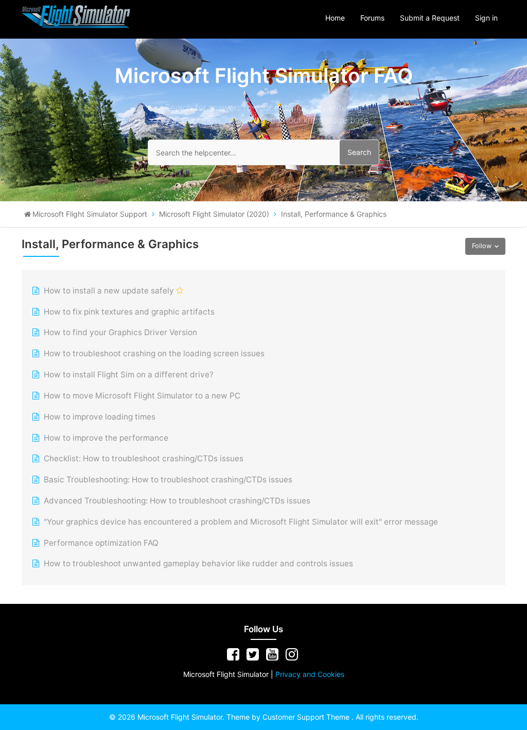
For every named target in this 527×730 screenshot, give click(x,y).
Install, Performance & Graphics (334, 214)
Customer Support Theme (307, 716)
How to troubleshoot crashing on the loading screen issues (154, 353)
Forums (372, 17)
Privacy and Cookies (309, 674)
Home (335, 17)
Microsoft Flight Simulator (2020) (214, 214)
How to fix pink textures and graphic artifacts (129, 312)
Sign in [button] (486, 17)
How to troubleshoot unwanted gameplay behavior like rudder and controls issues (198, 563)
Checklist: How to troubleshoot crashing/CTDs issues (143, 458)
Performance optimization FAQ (101, 543)
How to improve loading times (99, 417)
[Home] (76, 16)
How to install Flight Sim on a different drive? (129, 374)
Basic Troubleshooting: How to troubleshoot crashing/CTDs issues (168, 479)
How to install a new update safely (109, 291)
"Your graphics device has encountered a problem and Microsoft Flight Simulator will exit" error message (241, 522)
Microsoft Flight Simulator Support (89, 214)
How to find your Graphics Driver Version (120, 332)
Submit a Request (430, 17)
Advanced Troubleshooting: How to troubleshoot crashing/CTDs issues (177, 501)
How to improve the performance (106, 438)
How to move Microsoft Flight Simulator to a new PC (142, 396)
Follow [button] (481, 246)
